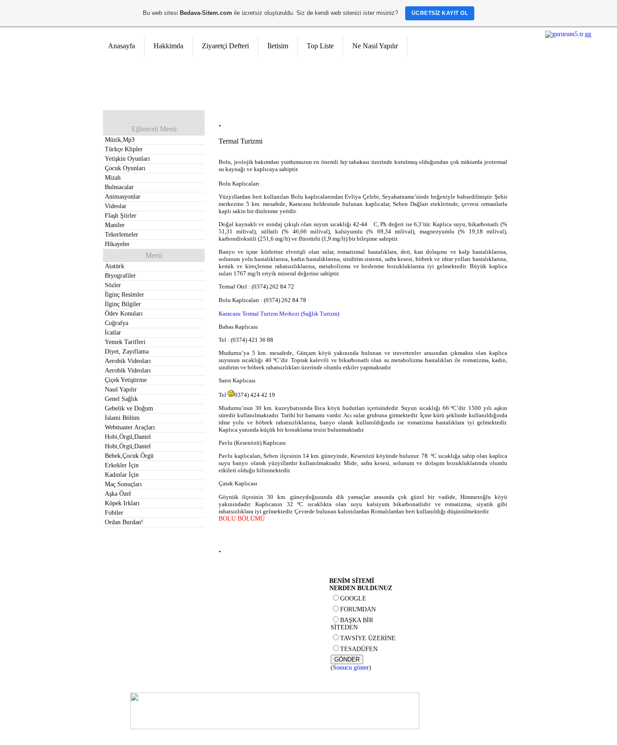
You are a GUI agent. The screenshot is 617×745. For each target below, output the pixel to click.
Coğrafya (116, 323)
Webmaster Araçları (130, 427)
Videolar (115, 206)
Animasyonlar (122, 196)
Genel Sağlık (121, 399)
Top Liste (320, 46)
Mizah (113, 177)
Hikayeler (117, 244)
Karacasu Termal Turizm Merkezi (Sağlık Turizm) (279, 313)
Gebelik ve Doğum (129, 408)
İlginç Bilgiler (123, 304)
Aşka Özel (118, 493)
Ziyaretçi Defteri (225, 46)
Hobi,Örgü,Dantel (128, 436)
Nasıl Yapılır (121, 389)
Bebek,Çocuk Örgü (129, 455)
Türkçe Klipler (124, 149)
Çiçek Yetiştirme (126, 380)
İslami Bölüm (122, 417)
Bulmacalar (119, 187)
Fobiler (114, 512)
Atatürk (114, 266)
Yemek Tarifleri (125, 342)
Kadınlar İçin (122, 474)
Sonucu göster (351, 667)
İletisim (277, 46)
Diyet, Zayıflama (127, 351)
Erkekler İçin (122, 465)
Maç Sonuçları (123, 484)
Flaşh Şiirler (120, 215)
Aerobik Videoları (128, 361)
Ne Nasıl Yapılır (375, 46)
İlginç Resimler (124, 294)
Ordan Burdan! (124, 522)
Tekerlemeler (121, 234)
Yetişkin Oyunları (127, 158)
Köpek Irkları (122, 503)
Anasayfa (121, 46)
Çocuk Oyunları (125, 168)
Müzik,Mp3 (120, 139)
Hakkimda (168, 46)
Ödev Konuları (124, 313)
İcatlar (113, 332)
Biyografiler (120, 275)
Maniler (115, 225)
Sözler (113, 285)
